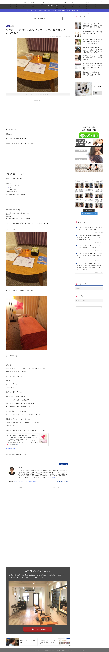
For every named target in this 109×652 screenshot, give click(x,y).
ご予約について (17, 2)
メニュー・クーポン (24, 2)
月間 (94, 130)
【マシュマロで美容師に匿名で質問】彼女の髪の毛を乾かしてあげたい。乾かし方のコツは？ (92, 41)
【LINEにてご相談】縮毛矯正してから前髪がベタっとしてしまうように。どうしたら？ (92, 73)
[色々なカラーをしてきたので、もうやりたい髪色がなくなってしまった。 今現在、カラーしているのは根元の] (98, 203)
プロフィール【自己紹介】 (64, 2)
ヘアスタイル (80, 2)
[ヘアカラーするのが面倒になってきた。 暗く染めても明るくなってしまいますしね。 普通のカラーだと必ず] (79, 183)
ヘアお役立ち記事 (57, 2)
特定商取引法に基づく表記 (87, 2)
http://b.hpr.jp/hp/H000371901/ (25, 481)
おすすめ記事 (49, 2)
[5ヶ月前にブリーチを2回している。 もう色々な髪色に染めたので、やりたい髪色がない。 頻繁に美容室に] (89, 193)
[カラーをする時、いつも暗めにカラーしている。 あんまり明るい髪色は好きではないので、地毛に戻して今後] (98, 183)
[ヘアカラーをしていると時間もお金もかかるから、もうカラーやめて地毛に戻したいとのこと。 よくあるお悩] (79, 203)
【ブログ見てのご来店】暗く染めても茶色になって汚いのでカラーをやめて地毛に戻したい (89, 255)
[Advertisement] (38, 114)
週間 (89, 130)
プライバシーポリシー (95, 2)
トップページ (9, 2)
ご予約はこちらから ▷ (38, 18)
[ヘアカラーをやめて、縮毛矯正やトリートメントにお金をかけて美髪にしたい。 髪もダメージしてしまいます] (98, 193)
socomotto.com (10, 448)
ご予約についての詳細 (38, 629)
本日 (83, 130)
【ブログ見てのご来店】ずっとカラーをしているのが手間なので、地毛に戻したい (89, 246)
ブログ (8, 26)
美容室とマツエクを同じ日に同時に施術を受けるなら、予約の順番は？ (92, 57)
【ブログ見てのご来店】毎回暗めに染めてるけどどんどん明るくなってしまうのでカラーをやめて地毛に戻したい (89, 237)
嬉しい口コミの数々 (32, 2)
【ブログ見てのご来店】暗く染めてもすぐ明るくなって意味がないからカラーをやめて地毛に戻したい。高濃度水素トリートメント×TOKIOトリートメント (89, 267)
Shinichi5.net (54, 5)
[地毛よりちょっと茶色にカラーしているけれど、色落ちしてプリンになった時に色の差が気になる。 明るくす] (79, 193)
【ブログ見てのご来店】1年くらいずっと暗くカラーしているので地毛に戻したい (89, 228)
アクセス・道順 (73, 2)
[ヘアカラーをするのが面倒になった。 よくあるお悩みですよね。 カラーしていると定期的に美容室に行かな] (89, 183)
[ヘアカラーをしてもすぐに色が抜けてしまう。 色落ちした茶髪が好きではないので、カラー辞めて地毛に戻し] (89, 203)
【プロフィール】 (50, 477)
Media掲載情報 (41, 2)
